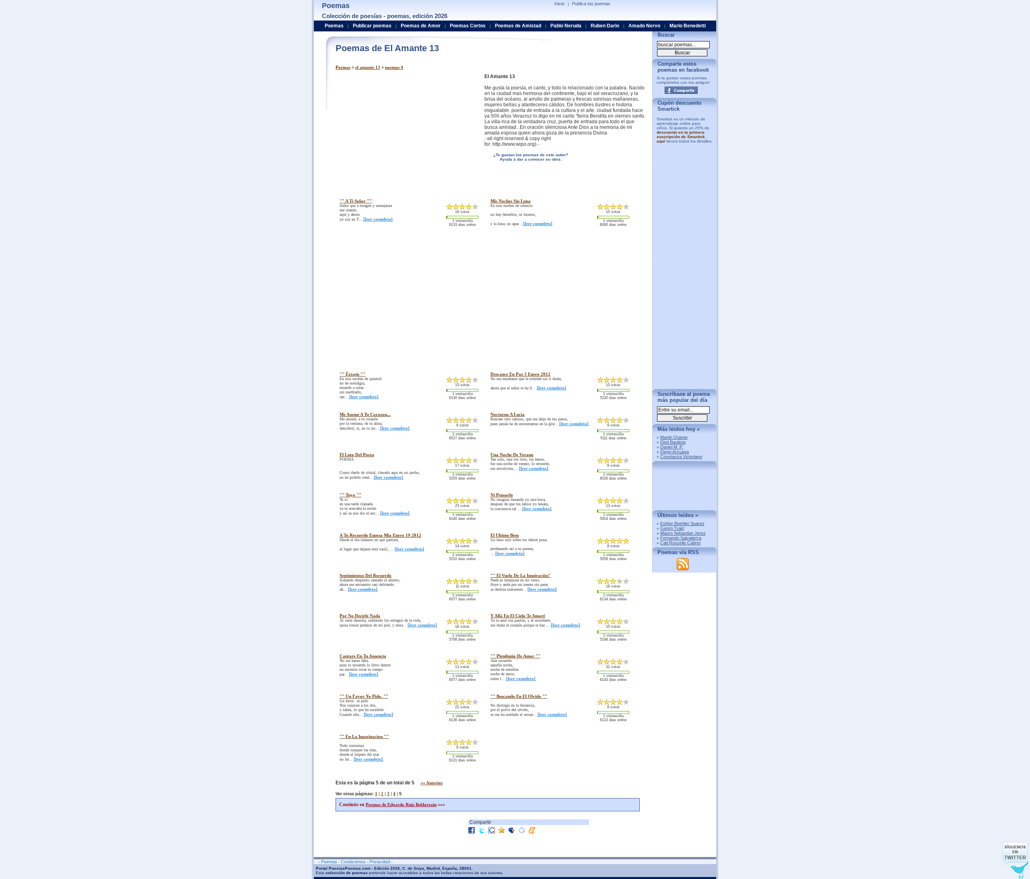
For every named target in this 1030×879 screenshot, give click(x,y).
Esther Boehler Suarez (682, 523)
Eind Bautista (673, 442)
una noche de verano (512, 454)
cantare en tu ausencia (363, 656)
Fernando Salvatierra (680, 538)
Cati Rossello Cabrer (680, 542)
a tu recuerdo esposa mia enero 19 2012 (380, 535)
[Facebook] (681, 90)
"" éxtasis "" (352, 374)
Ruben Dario (605, 26)
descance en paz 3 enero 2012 (520, 374)
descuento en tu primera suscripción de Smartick (681, 134)
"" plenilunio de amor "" (515, 656)
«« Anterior (431, 782)
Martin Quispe (674, 437)
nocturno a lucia (507, 414)
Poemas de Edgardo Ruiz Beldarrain (401, 804)
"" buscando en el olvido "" (518, 696)
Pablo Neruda (565, 26)
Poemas (343, 67)
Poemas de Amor (421, 26)
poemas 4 (394, 67)
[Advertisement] (403, 130)
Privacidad (379, 861)
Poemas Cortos (468, 26)
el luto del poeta (357, 454)
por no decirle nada (360, 615)
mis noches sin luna (510, 201)
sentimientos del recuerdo (365, 575)
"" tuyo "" (350, 494)
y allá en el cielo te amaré (517, 615)
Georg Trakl (672, 528)
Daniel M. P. (671, 447)
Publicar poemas (372, 26)
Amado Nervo (644, 26)
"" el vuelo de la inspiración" (520, 575)
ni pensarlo (501, 494)
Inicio (559, 3)
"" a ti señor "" (356, 201)
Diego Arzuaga (674, 451)
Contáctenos (353, 861)
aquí (661, 141)
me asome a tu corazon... (365, 414)
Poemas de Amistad (518, 26)
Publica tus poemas (591, 3)
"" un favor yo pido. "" (364, 696)
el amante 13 (367, 67)
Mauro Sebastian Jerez (683, 533)
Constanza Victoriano (681, 456)
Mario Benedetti (688, 26)
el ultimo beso (504, 535)
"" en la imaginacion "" (364, 736)
